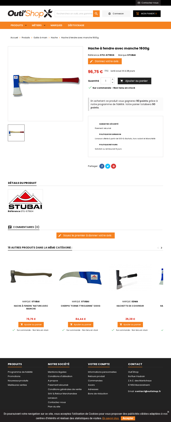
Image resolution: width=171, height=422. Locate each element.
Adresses (93, 389)
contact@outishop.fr (148, 391)
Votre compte (99, 364)
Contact (135, 364)
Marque (122, 55)
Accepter (128, 418)
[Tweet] (107, 166)
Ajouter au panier (134, 81)
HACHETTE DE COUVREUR (130, 305)
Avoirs (91, 385)
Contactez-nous (57, 402)
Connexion (118, 13)
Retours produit (96, 376)
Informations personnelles (102, 372)
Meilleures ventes (17, 385)
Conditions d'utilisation (60, 376)
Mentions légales (57, 372)
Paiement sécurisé (58, 385)
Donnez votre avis (104, 61)
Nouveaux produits (18, 380)
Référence (94, 55)
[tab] (22, 183)
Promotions (14, 376)
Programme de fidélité (20, 372)
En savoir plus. (110, 418)
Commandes (95, 380)
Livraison (52, 398)
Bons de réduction (98, 393)
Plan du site (54, 406)
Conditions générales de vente (65, 389)
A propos (53, 380)
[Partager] (101, 166)
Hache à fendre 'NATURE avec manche (31, 307)
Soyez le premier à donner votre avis (84, 235)
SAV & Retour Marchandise (62, 393)
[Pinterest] (113, 166)
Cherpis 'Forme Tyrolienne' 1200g (80, 305)
